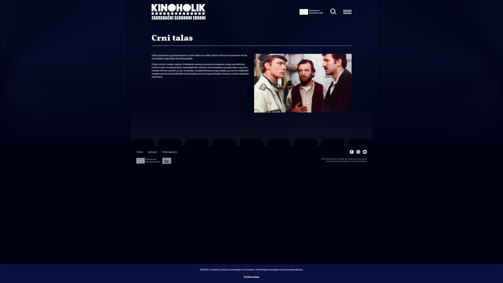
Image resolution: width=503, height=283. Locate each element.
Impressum (152, 152)
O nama (139, 152)
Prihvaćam (251, 277)
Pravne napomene (169, 152)
